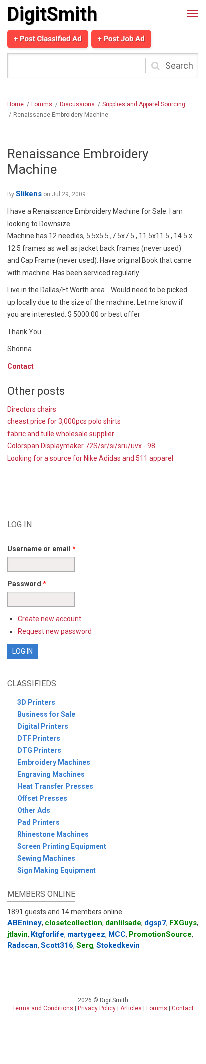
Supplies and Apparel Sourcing (144, 104)
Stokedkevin (118, 945)
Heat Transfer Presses (56, 786)
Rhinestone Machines (53, 834)
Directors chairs (32, 409)
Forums (42, 104)
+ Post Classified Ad (48, 38)
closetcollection (73, 922)
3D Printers (37, 702)
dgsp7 (155, 922)
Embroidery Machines (54, 762)
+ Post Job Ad (121, 38)
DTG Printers (40, 750)
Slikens (29, 193)
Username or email (42, 549)
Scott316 (57, 945)
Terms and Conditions (43, 1008)
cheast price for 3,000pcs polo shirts (64, 421)
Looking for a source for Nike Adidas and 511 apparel (91, 458)
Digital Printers (43, 726)
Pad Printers (39, 822)
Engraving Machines (51, 774)
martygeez (87, 934)
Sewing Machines (47, 858)
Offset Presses (43, 798)
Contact (21, 366)
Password (27, 584)
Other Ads (34, 810)
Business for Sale (47, 714)
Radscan (23, 945)
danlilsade (124, 922)
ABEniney (25, 922)
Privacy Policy (97, 1008)
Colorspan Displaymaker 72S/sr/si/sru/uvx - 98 (82, 446)
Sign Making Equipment (57, 870)
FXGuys (183, 922)
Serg (85, 945)
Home (16, 104)
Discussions (77, 104)
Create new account (50, 619)
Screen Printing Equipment (62, 846)
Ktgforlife (47, 934)
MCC (117, 934)
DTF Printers (39, 738)
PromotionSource (160, 934)
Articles (131, 1008)
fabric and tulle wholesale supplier (61, 434)
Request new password (55, 631)
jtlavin (18, 934)
